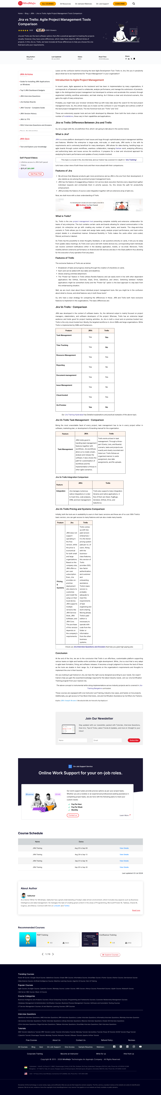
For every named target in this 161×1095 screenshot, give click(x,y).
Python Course (118, 977)
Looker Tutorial (56, 1032)
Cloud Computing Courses (58, 999)
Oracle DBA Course (66, 977)
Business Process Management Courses (76, 1003)
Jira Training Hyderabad (74, 415)
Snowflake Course (94, 977)
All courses (48, 4)
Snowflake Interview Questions (87, 1024)
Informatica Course (80, 977)
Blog (26, 13)
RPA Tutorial (46, 1032)
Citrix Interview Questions (27, 1024)
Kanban (118, 148)
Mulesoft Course (128, 988)
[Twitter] (121, 1047)
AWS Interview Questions (49, 1017)
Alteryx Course (91, 988)
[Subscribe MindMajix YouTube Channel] (99, 211)
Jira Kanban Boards (28, 102)
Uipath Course (116, 988)
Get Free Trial (36, 174)
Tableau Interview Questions (66, 1024)
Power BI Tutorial (109, 1032)
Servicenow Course (130, 977)
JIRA (32, 13)
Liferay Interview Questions (71, 1021)
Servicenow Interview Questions (30, 1021)
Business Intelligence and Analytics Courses (33, 999)
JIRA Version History (28, 113)
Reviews (131, 1040)
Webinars (100, 1047)
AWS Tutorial (22, 1032)
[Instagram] (134, 1047)
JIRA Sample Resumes (69, 700)
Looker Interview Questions (86, 1017)
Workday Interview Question (129, 1017)
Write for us (101, 1054)
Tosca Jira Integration (29, 131)
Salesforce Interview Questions (29, 1017)
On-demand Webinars (83, 4)
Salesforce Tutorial (34, 1032)
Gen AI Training (91, 981)
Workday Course (58, 988)
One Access (69, 1047)
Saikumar (31, 896)
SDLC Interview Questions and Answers (36, 125)
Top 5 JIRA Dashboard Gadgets (32, 90)
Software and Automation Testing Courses (105, 1003)
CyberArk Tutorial (24, 1035)
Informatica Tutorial (68, 1032)
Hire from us (129, 1054)
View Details (124, 848)
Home (20, 13)
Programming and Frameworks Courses (81, 999)
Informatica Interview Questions (108, 1017)
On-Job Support (102, 4)
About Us (56, 1040)
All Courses (22, 1047)
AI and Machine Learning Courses (53, 1006)
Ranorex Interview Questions (92, 1021)
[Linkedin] (127, 1047)
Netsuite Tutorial (63, 1035)
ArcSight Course (33, 988)
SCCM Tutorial (121, 1032)
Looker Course (70, 988)
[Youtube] (140, 1047)
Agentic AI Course (79, 981)
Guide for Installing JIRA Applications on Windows (35, 83)
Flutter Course (107, 977)
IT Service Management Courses (30, 1006)
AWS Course (80, 988)
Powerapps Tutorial (38, 1035)
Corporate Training (35, 1054)
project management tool (83, 221)
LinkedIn (57, 906)
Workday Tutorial (81, 1032)
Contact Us (80, 1040)
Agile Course (22, 988)
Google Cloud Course (38, 977)
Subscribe (134, 740)
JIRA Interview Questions (30, 96)
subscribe (120, 4)
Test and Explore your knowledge (33, 147)
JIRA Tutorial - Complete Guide (32, 108)
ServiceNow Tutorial (95, 1032)
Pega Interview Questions (46, 1024)
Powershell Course (103, 988)
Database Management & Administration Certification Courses (40, 1003)
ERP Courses (70, 1006)
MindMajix (67, 1059)
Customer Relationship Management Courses (111, 999)
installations (68, 116)
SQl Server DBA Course (26, 992)
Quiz (41, 1047)
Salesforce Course (52, 977)
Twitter (66, 906)
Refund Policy (107, 1040)
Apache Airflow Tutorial (91, 1035)
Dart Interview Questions (107, 1024)
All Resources (65, 4)
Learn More (124, 815)
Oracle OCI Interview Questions (113, 1021)
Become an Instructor (69, 1054)
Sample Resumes (86, 1047)
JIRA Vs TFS (25, 119)
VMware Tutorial (76, 1035)
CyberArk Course (46, 988)
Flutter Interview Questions (51, 1021)
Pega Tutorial (131, 1032)
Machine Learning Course (63, 981)
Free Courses (31, 1040)
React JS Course (41, 992)
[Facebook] (114, 1047)
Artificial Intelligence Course (43, 981)
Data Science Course (26, 981)
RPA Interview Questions (67, 1017)
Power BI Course (23, 977)
